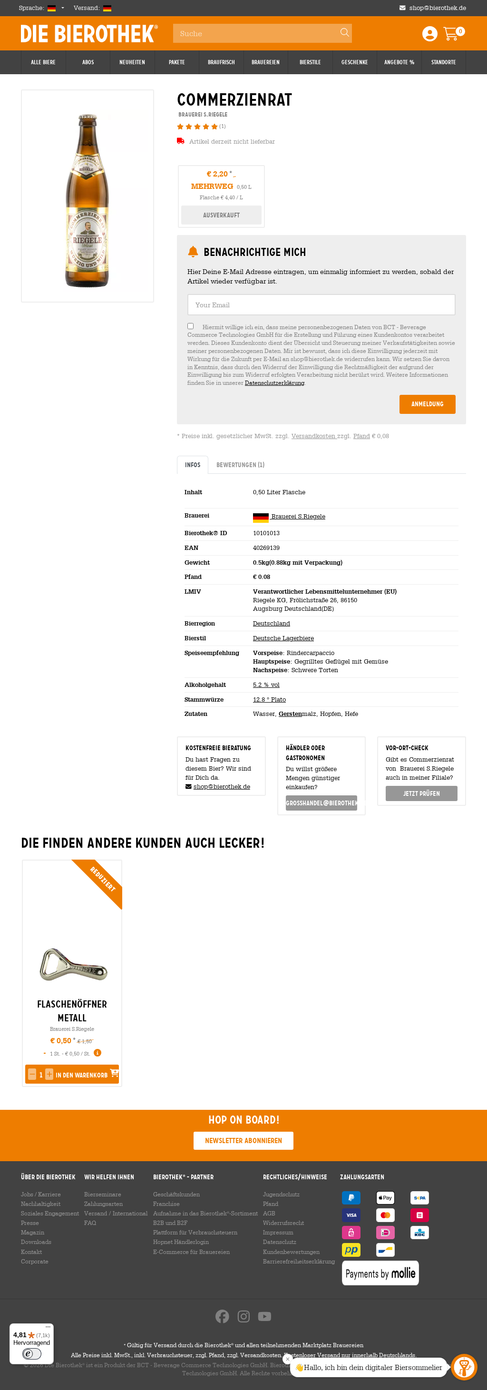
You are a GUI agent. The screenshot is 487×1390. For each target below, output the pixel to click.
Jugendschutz (281, 1194)
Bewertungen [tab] (240, 465)
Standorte (443, 62)
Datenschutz (279, 1241)
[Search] (340, 33)
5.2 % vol (266, 684)
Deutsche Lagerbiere (283, 638)
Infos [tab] (192, 465)
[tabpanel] (321, 601)
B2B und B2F (170, 1222)
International (130, 1213)
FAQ (90, 1222)
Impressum (278, 1232)
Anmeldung (427, 404)
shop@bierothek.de (437, 7)
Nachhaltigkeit (40, 1203)
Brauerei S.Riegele (297, 516)
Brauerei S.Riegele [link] (202, 114)
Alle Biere (43, 62)
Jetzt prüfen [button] (421, 793)
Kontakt (31, 1251)
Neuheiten (132, 62)
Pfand (361, 436)
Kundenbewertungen (291, 1251)
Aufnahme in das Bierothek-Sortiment (205, 1213)
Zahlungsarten (103, 1203)
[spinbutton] (40, 1075)
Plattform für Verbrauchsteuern (195, 1232)
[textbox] (321, 304)
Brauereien (266, 62)
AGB (269, 1213)
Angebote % (399, 62)
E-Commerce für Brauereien (191, 1251)
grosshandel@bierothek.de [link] (322, 803)
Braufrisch (221, 62)
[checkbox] (321, 355)
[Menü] (48, 1329)
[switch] (31, 1354)
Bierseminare (102, 1194)
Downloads (36, 1241)
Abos (88, 62)
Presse (30, 1222)
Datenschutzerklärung (274, 382)
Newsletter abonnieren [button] (243, 1140)
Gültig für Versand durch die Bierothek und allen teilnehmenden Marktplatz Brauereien (243, 1344)
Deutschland (271, 623)
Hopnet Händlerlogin (181, 1241)
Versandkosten (314, 436)
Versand (95, 1213)
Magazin (32, 1232)
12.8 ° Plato (269, 699)
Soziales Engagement (50, 1213)
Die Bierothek (89, 33)
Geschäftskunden (176, 1194)
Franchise (166, 1203)
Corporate (35, 1261)
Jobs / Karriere (41, 1194)
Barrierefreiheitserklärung (299, 1261)
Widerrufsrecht (283, 1222)
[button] (32, 1074)
